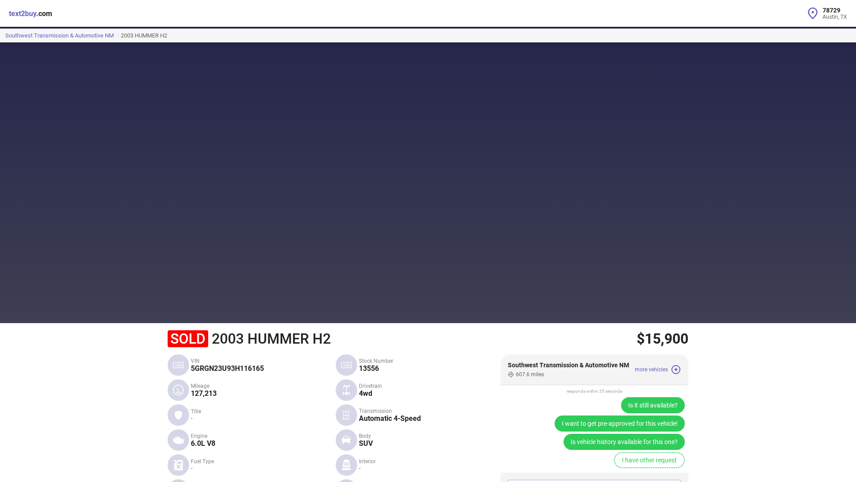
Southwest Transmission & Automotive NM (60, 35)
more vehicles (651, 369)
